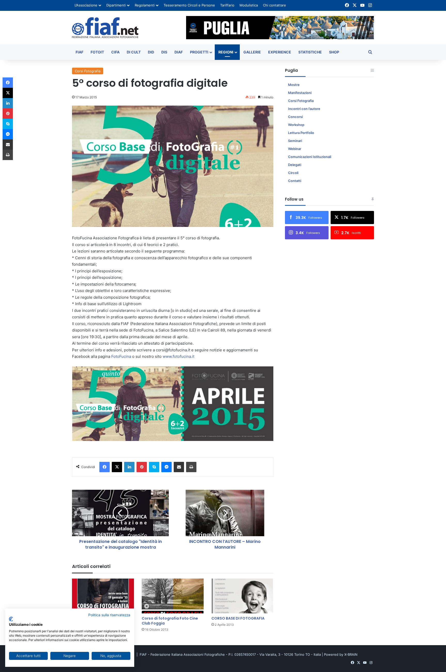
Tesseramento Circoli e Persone (189, 5)
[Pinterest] (142, 467)
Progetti (199, 52)
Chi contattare (274, 5)
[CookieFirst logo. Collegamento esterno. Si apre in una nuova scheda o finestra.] (11, 619)
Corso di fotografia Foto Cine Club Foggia (170, 621)
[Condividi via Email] (179, 467)
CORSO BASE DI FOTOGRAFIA (238, 618)
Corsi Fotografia (87, 71)
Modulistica (249, 5)
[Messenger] (166, 467)
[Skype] (154, 467)
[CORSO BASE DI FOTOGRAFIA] (242, 596)
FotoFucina (121, 356)
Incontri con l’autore (304, 109)
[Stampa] (191, 467)
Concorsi (295, 117)
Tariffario (227, 5)
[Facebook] (104, 467)
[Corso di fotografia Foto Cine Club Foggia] (173, 596)
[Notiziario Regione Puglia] (105, 27)
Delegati (294, 165)
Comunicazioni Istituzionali (309, 157)
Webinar (294, 149)
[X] (117, 467)
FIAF (79, 52)
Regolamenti (145, 5)
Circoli (293, 173)
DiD (151, 52)
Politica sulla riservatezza (109, 615)
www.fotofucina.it (178, 356)
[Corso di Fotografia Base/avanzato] (103, 596)
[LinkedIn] (129, 467)
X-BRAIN (350, 654)
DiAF (178, 52)
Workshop (296, 125)
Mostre (294, 85)
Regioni (225, 52)
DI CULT (134, 52)
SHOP (334, 52)
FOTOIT (97, 52)
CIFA (115, 52)
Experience (279, 52)
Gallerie (252, 52)
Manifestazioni (300, 93)
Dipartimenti (116, 5)
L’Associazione (86, 5)
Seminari (295, 141)
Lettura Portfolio (301, 133)
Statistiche (310, 52)
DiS (164, 52)
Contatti (294, 181)
